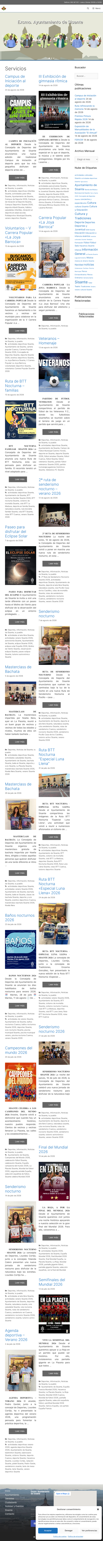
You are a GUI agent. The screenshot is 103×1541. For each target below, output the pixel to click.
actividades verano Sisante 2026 (19, 638)
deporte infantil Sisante (14, 207)
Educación (80, 233)
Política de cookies (60, 1536)
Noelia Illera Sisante (13, 771)
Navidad (79, 264)
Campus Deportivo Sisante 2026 (19, 204)
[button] (98, 1509)
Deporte (79, 222)
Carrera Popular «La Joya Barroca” (52, 222)
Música (90, 257)
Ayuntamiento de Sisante (22, 196)
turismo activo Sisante (48, 737)
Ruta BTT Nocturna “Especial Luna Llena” (51, 757)
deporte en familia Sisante (24, 506)
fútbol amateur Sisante (53, 456)
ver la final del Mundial (56, 1270)
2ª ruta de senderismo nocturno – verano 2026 (50, 486)
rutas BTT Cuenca (12, 514)
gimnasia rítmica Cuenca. (49, 199)
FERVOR (79, 140)
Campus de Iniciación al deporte (15, 81)
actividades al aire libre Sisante (21, 635)
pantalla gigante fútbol (53, 1264)
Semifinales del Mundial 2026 (52, 1282)
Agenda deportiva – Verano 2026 (16, 1335)
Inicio (7, 1491)
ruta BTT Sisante (26, 512)
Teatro (77, 286)
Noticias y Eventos (14, 1506)
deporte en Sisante (47, 453)
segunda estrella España (21, 1171)
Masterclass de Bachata (18, 669)
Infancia (78, 250)
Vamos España (52, 1406)
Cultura (91, 202)
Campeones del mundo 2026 (18, 1050)
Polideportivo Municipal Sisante (18, 215)
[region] (51, 36)
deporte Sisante (19, 1458)
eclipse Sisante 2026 (23, 643)
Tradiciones (85, 286)
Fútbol (87, 242)
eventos (86, 236)
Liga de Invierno (80, 258)
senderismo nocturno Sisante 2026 (20, 1315)
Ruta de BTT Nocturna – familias (16, 385)
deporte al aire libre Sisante (57, 585)
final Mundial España (54, 1259)
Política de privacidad (75, 1536)
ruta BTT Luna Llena (54, 1011)
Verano (93, 286)
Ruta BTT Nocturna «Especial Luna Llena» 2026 (52, 886)
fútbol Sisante (52, 459)
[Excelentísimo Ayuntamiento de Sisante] (3, 8)
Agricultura (84, 181)
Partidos (85, 268)
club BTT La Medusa (54, 858)
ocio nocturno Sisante (14, 1030)
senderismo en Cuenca (22, 1312)
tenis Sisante (17, 1469)
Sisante (81, 282)
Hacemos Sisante (86, 246)
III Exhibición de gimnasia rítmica (53, 78)
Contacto (9, 1514)
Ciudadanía (11, 1502)
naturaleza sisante (12, 509)
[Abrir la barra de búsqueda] (88, 8)
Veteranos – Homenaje (49, 340)
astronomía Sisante (13, 641)
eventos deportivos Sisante (22, 358)
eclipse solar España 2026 (16, 646)
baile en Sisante (18, 763)
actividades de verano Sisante (20, 1019)
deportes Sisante (46, 861)
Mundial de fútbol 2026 (48, 1398)
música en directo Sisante (84, 261)
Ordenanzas (78, 268)
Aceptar (48, 1530)
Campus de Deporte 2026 (16, 199)
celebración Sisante (13, 1163)
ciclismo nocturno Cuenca (57, 1006)
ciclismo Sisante (19, 1455)
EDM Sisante (90, 230)
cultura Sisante (82, 206)
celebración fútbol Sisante (16, 1160)
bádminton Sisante (13, 1453)
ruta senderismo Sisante (49, 726)
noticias (89, 264)
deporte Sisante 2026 (55, 194)
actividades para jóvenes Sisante (52, 186)
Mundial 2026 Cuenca (55, 1395)
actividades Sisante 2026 (52, 1251)
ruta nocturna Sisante (48, 1126)
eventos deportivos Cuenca (24, 900)
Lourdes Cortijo (18, 1461)
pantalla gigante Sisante (49, 1267)
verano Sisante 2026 (54, 601)
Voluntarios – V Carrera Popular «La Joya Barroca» (19, 235)
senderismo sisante (13, 1318)
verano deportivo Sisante (15, 218)
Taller (90, 283)
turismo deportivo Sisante (49, 869)
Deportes (12, 185)
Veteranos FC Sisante (55, 470)
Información (22, 185)
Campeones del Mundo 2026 (17, 1157)
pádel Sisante (17, 1463)
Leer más (19, 177)
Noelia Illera (10, 905)
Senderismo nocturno (49, 613)
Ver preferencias (89, 1530)
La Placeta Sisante (24, 766)
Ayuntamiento (12, 1495)
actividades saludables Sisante (18, 758)
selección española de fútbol (17, 1174)
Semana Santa (88, 278)
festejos (89, 239)
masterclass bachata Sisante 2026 (19, 769)
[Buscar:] (86, 76)
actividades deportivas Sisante (54, 183)
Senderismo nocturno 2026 (52, 1029)
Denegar (69, 1530)
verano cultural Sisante (83, 290)
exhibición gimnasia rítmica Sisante (53, 197)
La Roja (56, 1262)
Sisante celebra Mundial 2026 (17, 1177)
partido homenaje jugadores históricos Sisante (52, 467)
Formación (79, 243)
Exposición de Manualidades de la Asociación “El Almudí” (86, 129)
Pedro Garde (29, 1463)
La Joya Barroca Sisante (15, 360)
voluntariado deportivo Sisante (18, 366)
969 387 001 (74, 2)
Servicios (9, 1498)
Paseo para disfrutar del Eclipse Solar (16, 531)
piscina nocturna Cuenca (22, 1035)
